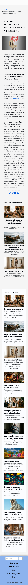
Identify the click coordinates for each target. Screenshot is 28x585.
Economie (14, 563)
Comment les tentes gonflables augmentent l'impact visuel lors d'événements (13, 464)
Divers (8, 9)
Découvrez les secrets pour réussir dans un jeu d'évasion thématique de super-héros (13, 490)
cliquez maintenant (14, 98)
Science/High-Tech (14, 573)
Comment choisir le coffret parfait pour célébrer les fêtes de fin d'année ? (12, 388)
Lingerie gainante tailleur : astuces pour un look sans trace (14, 272)
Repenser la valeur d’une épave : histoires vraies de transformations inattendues (14, 247)
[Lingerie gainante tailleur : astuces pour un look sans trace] (14, 263)
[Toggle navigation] (4, 2)
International (14, 566)
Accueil (3, 9)
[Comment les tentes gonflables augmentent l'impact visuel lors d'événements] (14, 453)
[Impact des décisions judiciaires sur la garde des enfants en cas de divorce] (14, 529)
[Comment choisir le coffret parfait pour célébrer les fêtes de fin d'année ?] (14, 377)
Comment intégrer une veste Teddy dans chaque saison (13, 514)
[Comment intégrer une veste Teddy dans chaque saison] (14, 504)
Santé (14, 570)
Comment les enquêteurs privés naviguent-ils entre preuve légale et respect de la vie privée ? (13, 439)
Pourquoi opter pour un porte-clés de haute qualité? (13, 413)
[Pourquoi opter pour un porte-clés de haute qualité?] (14, 402)
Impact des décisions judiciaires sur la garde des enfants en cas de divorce (13, 540)
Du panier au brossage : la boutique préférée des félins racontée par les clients (14, 221)
